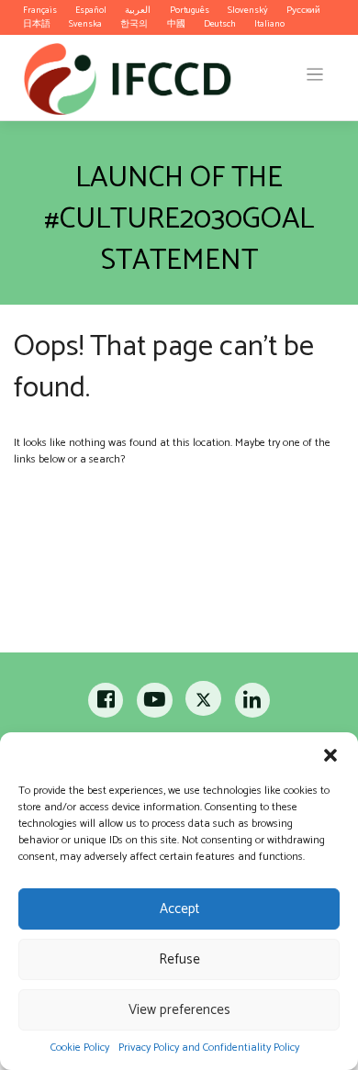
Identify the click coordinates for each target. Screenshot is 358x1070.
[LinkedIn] (252, 704)
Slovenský (248, 10)
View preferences (179, 1009)
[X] (204, 704)
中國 (176, 24)
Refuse (179, 959)
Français (40, 10)
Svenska (85, 24)
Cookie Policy (79, 1047)
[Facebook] (107, 704)
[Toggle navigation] (315, 74)
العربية (138, 10)
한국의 (134, 24)
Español (90, 10)
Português (189, 10)
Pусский (303, 10)
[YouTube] (154, 704)
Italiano (269, 24)
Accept (179, 908)
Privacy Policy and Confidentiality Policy (208, 1047)
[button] (330, 755)
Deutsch (220, 24)
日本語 (36, 24)
